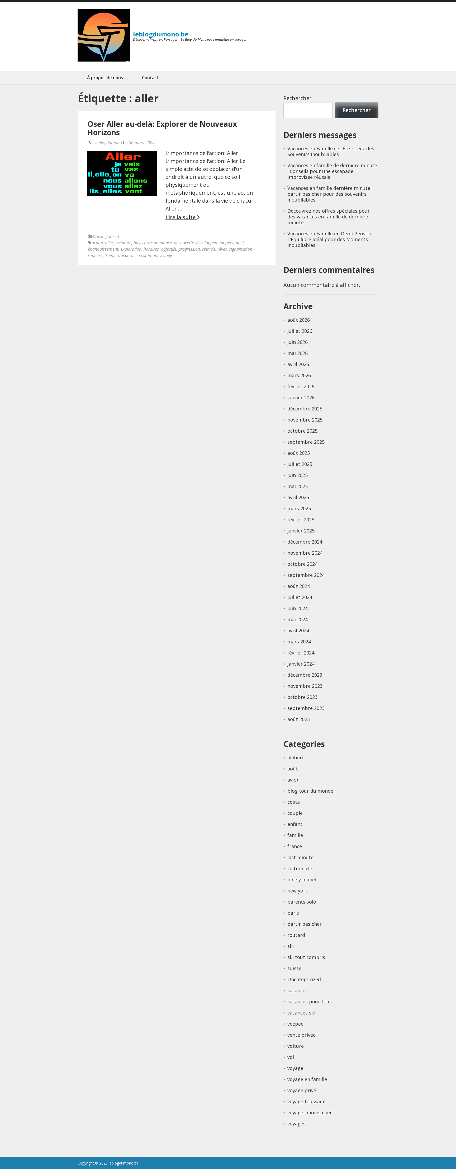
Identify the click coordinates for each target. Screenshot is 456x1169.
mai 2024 (297, 619)
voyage (165, 255)
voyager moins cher (309, 1112)
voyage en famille (307, 1079)
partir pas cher (304, 924)
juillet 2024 (299, 597)
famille (295, 835)
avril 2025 (298, 497)
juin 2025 (297, 475)
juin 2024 (297, 608)
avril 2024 (298, 630)
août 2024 (298, 586)
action (97, 243)
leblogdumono (108, 143)
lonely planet (302, 879)
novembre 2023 (304, 686)
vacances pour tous (309, 1001)
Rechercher (297, 98)
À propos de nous (105, 78)
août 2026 (298, 320)
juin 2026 (297, 342)
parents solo (301, 902)
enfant (294, 824)
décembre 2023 (304, 675)
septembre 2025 (306, 442)
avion (293, 780)
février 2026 (300, 386)
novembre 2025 (304, 420)
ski (290, 946)
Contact (150, 78)
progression (189, 249)
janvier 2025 (301, 530)
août (292, 768)
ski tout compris (306, 957)
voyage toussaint (306, 1101)
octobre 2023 (302, 697)
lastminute (299, 868)
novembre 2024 (304, 553)
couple (295, 813)
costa (293, 802)
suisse (294, 968)
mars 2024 (299, 641)
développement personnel (220, 243)
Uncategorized (106, 236)
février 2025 (300, 519)
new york (297, 890)
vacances (297, 990)
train (108, 255)
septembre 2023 (306, 708)
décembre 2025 (304, 408)
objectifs (168, 249)
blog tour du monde (310, 791)
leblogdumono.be (160, 34)
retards (208, 249)
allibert (295, 757)
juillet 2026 (299, 331)
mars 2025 (299, 508)
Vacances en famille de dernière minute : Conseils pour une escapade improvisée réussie (332, 171)
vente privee (301, 1035)
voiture (295, 1046)
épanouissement (103, 249)
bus (137, 243)
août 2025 (298, 453)
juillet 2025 (299, 464)
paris (293, 913)
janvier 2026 (301, 397)
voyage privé (301, 1090)
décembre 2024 (304, 542)
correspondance (157, 243)
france (294, 846)
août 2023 (298, 719)
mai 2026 (297, 353)
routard (296, 935)
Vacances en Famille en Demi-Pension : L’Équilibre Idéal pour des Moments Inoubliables (331, 239)
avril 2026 (298, 364)
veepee (295, 1024)
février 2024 (300, 652)
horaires (151, 249)
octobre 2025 (302, 431)
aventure (123, 243)
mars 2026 (299, 375)
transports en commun (136, 255)
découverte (184, 243)
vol (290, 1057)
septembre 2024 (306, 575)
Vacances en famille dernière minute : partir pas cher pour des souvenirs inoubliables (330, 194)
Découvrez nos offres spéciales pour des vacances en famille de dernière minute (328, 217)
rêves (222, 249)
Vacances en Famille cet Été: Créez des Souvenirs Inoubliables (330, 151)
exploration (130, 249)
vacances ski (301, 1012)
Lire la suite (181, 217)
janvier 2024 (301, 664)
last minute (300, 857)
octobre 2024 (302, 564)
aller (109, 243)
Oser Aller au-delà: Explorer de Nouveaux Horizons (162, 128)
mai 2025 (297, 486)
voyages (296, 1123)
